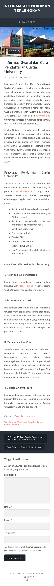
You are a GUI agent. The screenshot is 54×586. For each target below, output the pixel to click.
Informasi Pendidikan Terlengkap (27, 8)
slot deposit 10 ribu (30, 191)
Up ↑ (28, 580)
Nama (8, 507)
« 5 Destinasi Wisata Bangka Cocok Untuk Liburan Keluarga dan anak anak (25, 438)
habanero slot (43, 115)
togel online (26, 285)
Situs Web (9, 533)
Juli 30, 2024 (10, 77)
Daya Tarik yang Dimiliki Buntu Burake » (24, 447)
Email (8, 520)
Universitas (31, 416)
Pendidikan (20, 416)
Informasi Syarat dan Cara (20, 422)
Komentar (10, 475)
